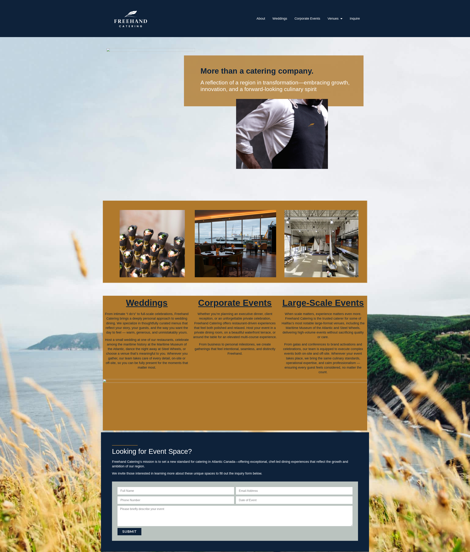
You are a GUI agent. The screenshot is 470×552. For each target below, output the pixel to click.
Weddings (279, 18)
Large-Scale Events (323, 303)
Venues (333, 18)
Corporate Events (307, 18)
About (260, 18)
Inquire (355, 18)
